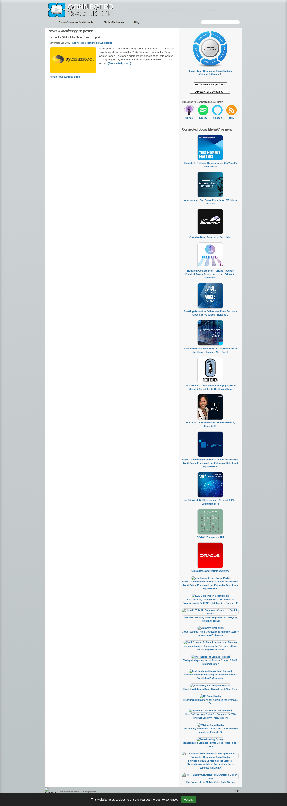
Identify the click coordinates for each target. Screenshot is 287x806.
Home (50, 22)
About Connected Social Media (76, 22)
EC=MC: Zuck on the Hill (210, 537)
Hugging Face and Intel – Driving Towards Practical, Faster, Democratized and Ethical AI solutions (210, 274)
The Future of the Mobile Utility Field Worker (210, 782)
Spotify (203, 118)
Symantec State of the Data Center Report (74, 37)
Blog (137, 22)
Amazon (217, 118)
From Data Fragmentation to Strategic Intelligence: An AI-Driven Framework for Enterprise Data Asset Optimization (210, 463)
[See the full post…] (119, 63)
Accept (188, 799)
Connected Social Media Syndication (92, 42)
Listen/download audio (67, 76)
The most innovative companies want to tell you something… (172, 9)
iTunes (189, 118)
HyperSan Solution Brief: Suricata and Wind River (210, 689)
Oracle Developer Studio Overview (210, 571)
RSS (231, 118)
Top (236, 790)
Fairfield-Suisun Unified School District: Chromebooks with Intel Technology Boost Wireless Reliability (210, 764)
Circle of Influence (114, 22)
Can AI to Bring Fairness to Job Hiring (210, 237)
